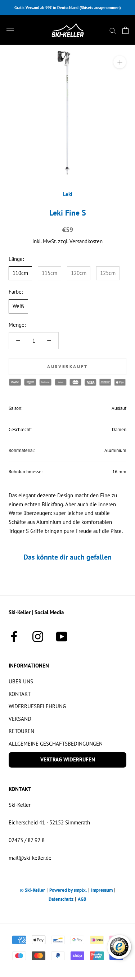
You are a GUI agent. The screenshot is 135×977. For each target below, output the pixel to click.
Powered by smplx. (68, 890)
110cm (20, 273)
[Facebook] (14, 635)
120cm (78, 273)
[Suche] (112, 30)
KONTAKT (20, 694)
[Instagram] (37, 635)
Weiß (18, 306)
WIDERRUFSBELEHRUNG (37, 706)
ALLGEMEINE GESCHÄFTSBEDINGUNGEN (56, 743)
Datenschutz (61, 899)
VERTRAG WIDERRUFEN (67, 759)
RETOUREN (21, 731)
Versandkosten (86, 241)
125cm (108, 273)
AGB (82, 899)
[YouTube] (61, 635)
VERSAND (20, 718)
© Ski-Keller (32, 890)
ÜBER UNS (21, 681)
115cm (49, 273)
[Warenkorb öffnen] (125, 30)
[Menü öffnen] (10, 30)
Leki (67, 194)
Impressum (102, 890)
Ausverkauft (67, 366)
